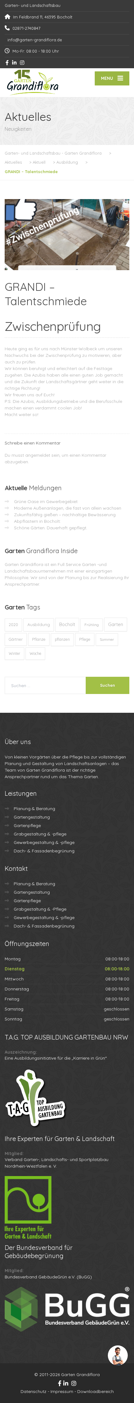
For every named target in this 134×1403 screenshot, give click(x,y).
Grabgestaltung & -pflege (40, 834)
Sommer (107, 639)
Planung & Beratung (34, 808)
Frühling (91, 624)
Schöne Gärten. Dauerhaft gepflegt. (50, 528)
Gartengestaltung (32, 817)
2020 (13, 624)
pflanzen (62, 639)
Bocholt (67, 624)
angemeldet (37, 455)
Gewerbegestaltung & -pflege (44, 842)
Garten (115, 624)
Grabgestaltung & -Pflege (40, 909)
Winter (14, 653)
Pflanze (38, 639)
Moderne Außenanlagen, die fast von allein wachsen (67, 508)
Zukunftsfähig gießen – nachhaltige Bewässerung (65, 514)
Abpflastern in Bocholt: (37, 521)
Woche (35, 653)
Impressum (61, 1391)
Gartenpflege (27, 825)
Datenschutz (33, 1391)
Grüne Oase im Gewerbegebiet (46, 501)
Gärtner (16, 639)
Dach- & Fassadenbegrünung (44, 851)
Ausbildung (38, 624)
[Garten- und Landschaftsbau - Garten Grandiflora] (36, 82)
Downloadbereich (95, 1391)
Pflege (84, 639)
